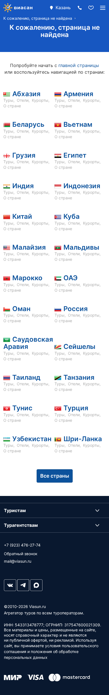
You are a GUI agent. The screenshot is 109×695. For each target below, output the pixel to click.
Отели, (24, 100)
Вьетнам (77, 124)
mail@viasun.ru (17, 561)
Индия (23, 186)
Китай (22, 216)
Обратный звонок (20, 553)
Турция (75, 408)
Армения (78, 94)
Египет (74, 155)
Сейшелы (79, 346)
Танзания (78, 377)
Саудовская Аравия (28, 343)
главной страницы (78, 65)
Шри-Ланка (82, 439)
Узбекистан (31, 439)
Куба (71, 216)
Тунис (22, 408)
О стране (12, 105)
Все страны (54, 476)
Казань (63, 7)
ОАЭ (70, 278)
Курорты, (41, 100)
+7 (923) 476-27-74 (22, 545)
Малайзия (29, 247)
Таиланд (26, 377)
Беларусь (28, 124)
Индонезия (81, 186)
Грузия (23, 155)
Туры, (9, 100)
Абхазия (26, 94)
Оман (21, 309)
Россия (75, 309)
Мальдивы (81, 247)
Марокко (27, 278)
